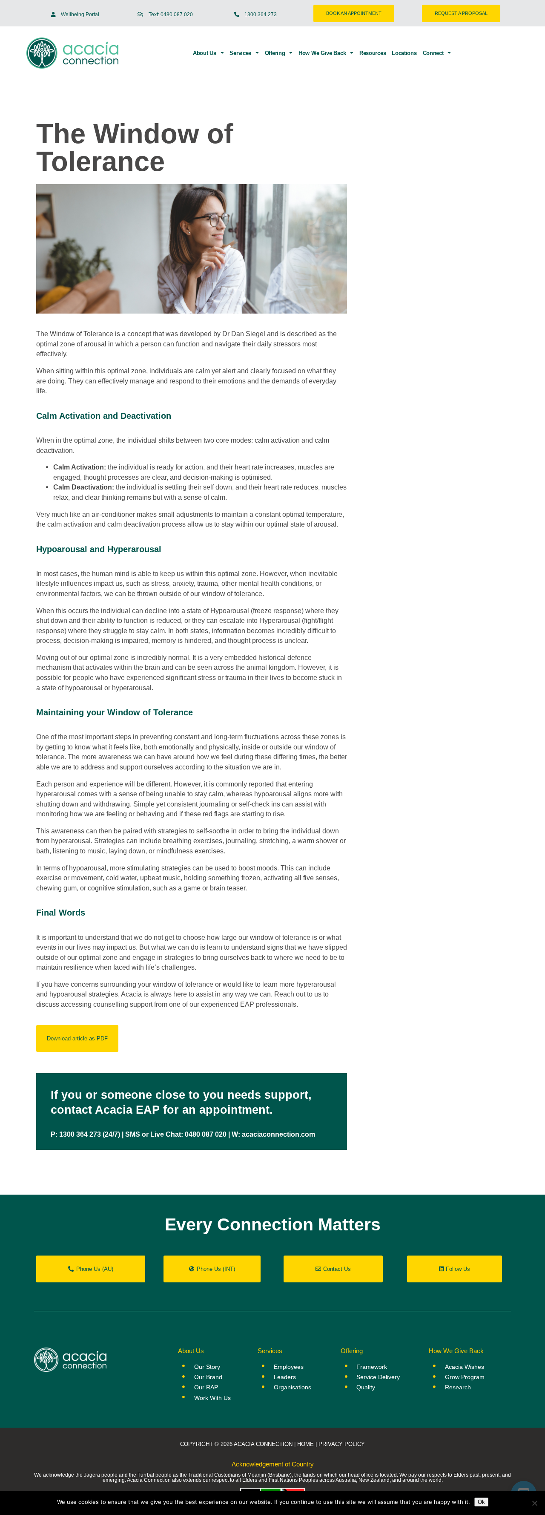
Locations (404, 53)
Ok (481, 1502)
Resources (372, 53)
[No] (534, 1503)
